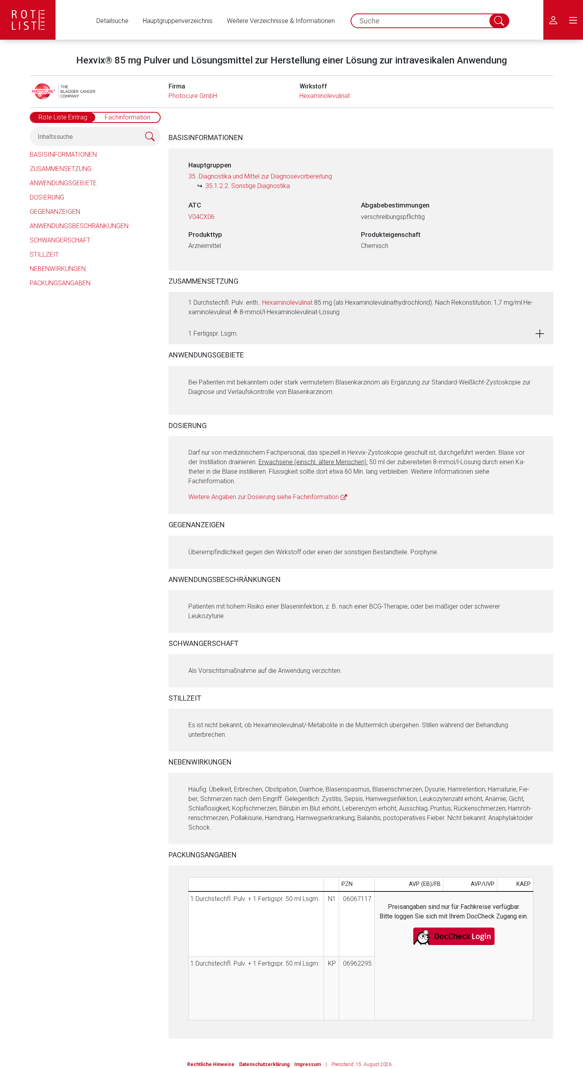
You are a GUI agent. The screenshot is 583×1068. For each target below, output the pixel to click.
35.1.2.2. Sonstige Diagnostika (247, 186)
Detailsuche (112, 21)
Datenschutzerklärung (264, 1064)
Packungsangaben (60, 283)
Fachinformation (127, 117)
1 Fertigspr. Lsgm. (213, 333)
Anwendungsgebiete (63, 183)
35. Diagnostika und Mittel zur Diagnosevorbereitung (260, 176)
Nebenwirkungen (58, 269)
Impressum (307, 1064)
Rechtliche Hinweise (210, 1064)
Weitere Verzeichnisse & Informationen (281, 21)
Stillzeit (44, 254)
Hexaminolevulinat (324, 96)
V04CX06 (201, 217)
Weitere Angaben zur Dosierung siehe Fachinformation (263, 497)
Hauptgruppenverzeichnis (178, 21)
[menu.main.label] (573, 20)
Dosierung (47, 197)
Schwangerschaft (60, 240)
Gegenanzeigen (55, 211)
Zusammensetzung (61, 169)
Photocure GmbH (193, 96)
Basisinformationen (63, 154)
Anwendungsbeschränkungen (79, 226)
